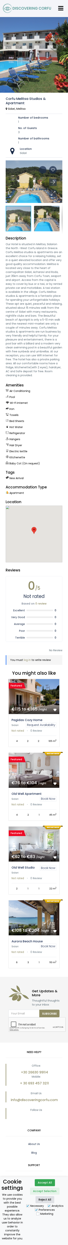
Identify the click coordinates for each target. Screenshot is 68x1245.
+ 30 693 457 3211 (34, 1083)
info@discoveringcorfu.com (34, 1099)
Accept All (45, 1182)
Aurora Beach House (27, 941)
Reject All (45, 1199)
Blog (34, 1153)
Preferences (47, 1210)
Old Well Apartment (27, 794)
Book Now (48, 799)
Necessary (37, 1206)
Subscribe (49, 1014)
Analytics (57, 1206)
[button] (53, 193)
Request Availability (41, 725)
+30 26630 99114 (34, 1072)
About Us (34, 1144)
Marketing (46, 1214)
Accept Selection (44, 1191)
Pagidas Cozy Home (27, 720)
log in (27, 660)
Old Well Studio (23, 867)
